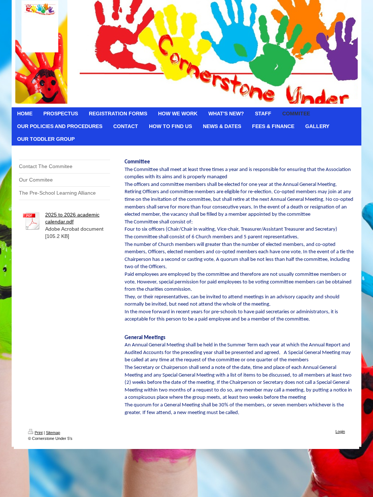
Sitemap (53, 432)
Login (340, 431)
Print (39, 432)
